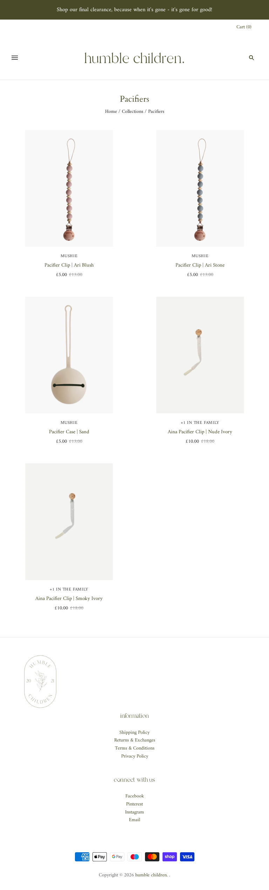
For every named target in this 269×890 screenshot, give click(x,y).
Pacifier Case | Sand (69, 432)
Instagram (134, 812)
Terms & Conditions (134, 748)
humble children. (151, 875)
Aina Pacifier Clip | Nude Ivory (200, 432)
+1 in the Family (200, 423)
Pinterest (134, 804)
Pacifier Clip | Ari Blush (69, 265)
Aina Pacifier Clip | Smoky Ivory (69, 598)
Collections (132, 111)
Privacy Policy (134, 756)
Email (134, 820)
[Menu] (15, 58)
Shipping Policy (134, 732)
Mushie (69, 256)
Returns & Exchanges (134, 740)
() (243, 27)
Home (111, 111)
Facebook (134, 796)
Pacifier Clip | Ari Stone (200, 265)
